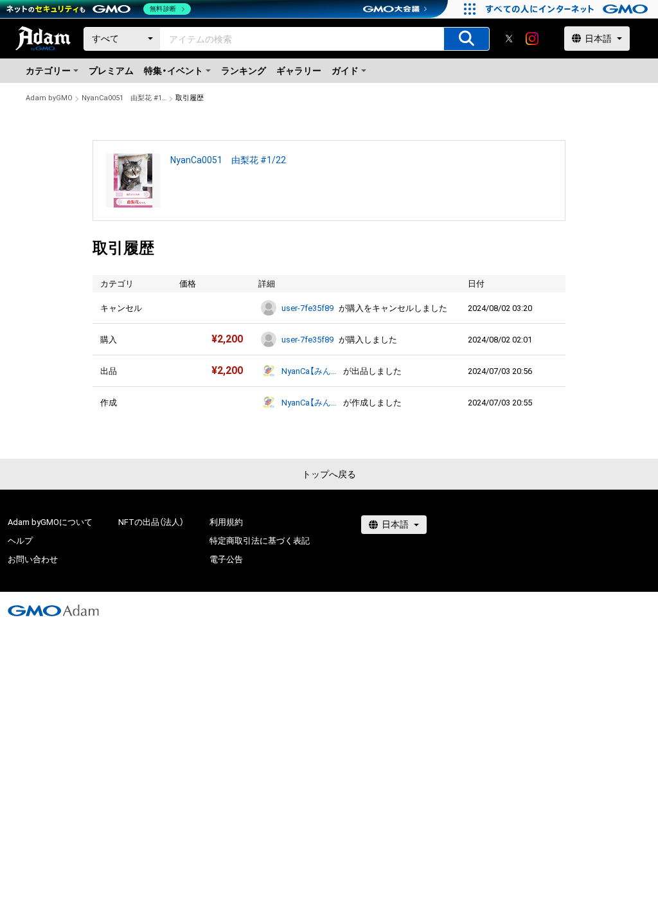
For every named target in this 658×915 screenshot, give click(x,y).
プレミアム (111, 71)
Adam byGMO (49, 98)
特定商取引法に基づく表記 (259, 541)
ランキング (243, 70)
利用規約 (226, 522)
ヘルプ (20, 541)
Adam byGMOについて (50, 522)
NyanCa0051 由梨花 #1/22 (124, 98)
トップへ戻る (329, 474)
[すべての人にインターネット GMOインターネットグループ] (568, 9)
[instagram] (532, 38)
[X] (508, 38)
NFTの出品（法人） (151, 522)
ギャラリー (298, 70)
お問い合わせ (33, 559)
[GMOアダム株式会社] (53, 610)
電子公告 (226, 559)
